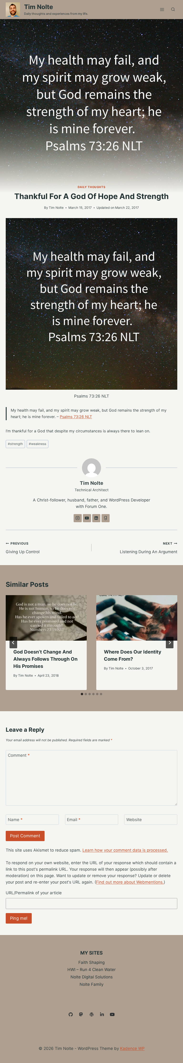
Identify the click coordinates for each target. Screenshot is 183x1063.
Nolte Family (91, 984)
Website (134, 819)
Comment (19, 755)
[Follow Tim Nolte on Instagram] (78, 518)
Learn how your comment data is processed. (125, 850)
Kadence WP (132, 1048)
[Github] (71, 1014)
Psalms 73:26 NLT (76, 416)
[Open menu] (162, 9)
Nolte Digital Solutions (92, 977)
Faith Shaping (91, 962)
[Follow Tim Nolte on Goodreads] (106, 518)
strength (15, 444)
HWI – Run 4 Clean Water (91, 969)
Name (15, 819)
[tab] (82, 694)
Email (74, 819)
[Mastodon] (81, 1014)
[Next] (169, 642)
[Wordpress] (91, 1014)
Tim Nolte (56, 208)
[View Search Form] (173, 9)
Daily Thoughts (91, 187)
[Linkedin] (102, 1014)
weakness (37, 444)
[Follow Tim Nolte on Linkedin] (96, 518)
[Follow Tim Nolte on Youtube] (87, 518)
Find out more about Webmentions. (130, 882)
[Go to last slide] (13, 642)
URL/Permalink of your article (34, 892)
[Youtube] (112, 1014)
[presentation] (46, 618)
